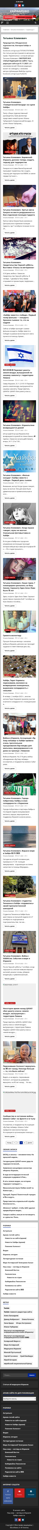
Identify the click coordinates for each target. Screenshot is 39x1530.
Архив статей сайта (11, 1235)
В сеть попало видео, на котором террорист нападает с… (17, 1182)
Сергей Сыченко (11, 1356)
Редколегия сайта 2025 (14, 1289)
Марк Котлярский (11, 1345)
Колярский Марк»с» (12, 1341)
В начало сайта (19, 1510)
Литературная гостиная (13, 1258)
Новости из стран (14, 1277)
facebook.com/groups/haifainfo (15, 74)
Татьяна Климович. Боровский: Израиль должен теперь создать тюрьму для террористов (19, 143)
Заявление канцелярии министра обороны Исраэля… (17, 1169)
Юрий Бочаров (10, 1360)
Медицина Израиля (12, 1348)
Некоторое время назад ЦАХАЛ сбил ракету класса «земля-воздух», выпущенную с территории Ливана (19, 994)
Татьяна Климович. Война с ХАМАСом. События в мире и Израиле (19, 942)
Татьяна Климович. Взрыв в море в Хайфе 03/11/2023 (19, 837)
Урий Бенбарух (26, 1356)
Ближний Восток (12, 1270)
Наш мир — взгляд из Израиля (16, 1267)
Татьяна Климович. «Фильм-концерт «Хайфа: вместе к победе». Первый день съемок (19, 461)
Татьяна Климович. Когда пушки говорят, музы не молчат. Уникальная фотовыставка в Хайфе (19, 514)
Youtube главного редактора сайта (18, 1312)
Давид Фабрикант (12, 1319)
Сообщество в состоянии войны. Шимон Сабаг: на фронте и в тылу (19, 1102)
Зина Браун (9, 1323)
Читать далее (10, 128)
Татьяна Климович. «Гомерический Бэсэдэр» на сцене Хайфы (19, 88)
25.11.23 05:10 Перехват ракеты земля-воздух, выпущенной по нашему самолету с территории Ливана (19, 356)
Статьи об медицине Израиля (15, 1384)
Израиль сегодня (10, 1254)
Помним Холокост (12, 1246)
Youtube (6, 1308)
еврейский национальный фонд (18, 1363)
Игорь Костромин (23, 1323)
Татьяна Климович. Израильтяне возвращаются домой (19, 411)
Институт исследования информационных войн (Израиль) (18, 1331)
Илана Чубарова (11, 1326)
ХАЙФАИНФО (19, 11)
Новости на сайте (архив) (15, 1238)
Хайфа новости (10, 97)
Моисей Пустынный (12, 1352)
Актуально (7, 1231)
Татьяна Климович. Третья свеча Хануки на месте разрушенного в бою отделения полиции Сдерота (19, 196)
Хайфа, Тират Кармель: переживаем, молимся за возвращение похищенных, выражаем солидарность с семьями (19, 666)
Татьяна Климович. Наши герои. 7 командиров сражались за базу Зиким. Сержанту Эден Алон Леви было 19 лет (19, 569)
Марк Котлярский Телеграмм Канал (18, 1262)
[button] (2, 22)
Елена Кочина (28, 1319)
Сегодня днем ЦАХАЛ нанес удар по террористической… (18, 1162)
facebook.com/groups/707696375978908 (18, 51)
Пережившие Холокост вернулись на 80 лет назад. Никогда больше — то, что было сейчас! (19, 1052)
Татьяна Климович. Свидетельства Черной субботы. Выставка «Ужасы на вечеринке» (19, 248)
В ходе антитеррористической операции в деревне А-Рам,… (16, 1175)
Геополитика (10, 1274)
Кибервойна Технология (15, 1281)
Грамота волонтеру (19, 622)
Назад (9, 1143)
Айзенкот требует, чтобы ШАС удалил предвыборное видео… (19, 1209)
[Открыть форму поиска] (35, 23)
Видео (5, 1250)
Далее (30, 1143)
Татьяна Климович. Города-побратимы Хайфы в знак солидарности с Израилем (19, 784)
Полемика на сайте (13, 1285)
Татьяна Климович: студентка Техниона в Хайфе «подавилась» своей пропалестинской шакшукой (19, 887)
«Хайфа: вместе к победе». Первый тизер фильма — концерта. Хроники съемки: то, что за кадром (19, 301)
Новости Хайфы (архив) (15, 1242)
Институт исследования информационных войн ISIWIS (16, 1337)
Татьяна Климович (8, 110)
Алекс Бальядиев (11, 1315)
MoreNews (14, 1527)
